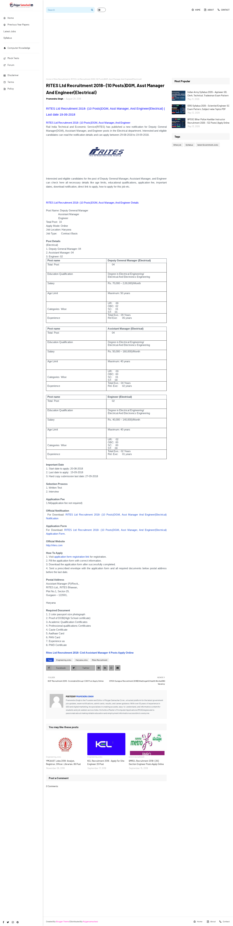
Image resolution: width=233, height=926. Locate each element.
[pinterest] (18, 922)
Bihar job (177, 145)
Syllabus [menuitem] (7, 37)
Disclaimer (13, 75)
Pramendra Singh (54, 98)
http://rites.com (54, 545)
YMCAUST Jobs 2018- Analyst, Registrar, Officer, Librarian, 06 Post (63, 762)
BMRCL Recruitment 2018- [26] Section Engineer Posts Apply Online (146, 762)
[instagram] (13, 922)
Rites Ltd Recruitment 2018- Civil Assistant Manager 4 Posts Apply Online (90, 652)
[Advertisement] (138, 49)
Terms (11, 81)
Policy (11, 88)
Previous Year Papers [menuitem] (18, 24)
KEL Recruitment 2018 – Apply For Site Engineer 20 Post (105, 762)
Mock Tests (13, 58)
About (211, 10)
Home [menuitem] (11, 17)
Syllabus (189, 145)
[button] (101, 10)
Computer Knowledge (19, 47)
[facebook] (3, 922)
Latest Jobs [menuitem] (9, 31)
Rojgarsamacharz (90, 921)
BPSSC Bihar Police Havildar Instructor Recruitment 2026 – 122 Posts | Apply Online (208, 121)
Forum (11, 64)
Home (197, 10)
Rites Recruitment (61, 79)
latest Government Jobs (207, 145)
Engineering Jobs (63, 660)
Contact (225, 10)
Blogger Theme (62, 921)
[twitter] (8, 922)
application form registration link (71, 556)
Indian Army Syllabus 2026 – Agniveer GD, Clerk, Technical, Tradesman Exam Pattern (208, 94)
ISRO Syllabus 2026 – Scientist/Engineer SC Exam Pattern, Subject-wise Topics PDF (208, 107)
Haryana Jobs (82, 660)
